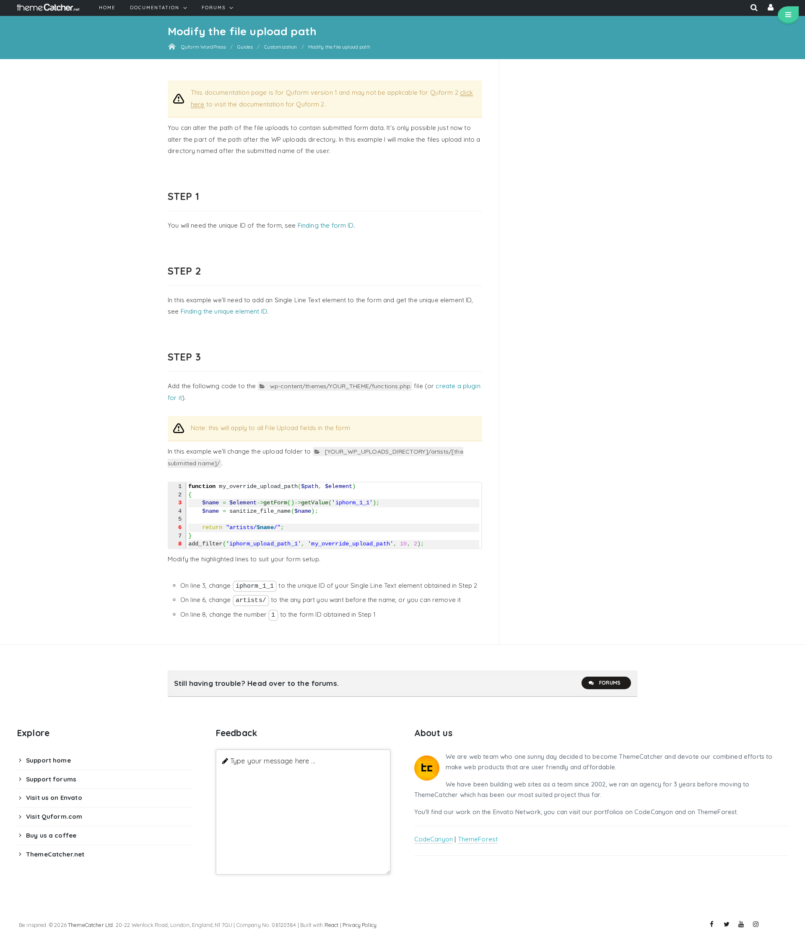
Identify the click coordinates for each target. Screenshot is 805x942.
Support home (48, 760)
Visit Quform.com (54, 816)
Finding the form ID (326, 225)
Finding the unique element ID (224, 311)
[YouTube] (741, 924)
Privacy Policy (360, 924)
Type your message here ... (272, 760)
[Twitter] (726, 924)
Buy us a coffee (51, 835)
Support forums (51, 779)
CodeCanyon (433, 839)
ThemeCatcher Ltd (90, 924)
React (332, 924)
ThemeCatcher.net (55, 854)
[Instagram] (756, 924)
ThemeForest (478, 839)
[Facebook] (712, 924)
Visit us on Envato (54, 798)
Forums (610, 683)
